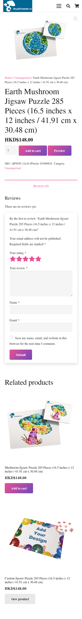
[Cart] (77, 6)
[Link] (17, 6)
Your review (19, 268)
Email (15, 320)
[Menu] (59, 6)
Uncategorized (22, 78)
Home (8, 78)
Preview (59, 150)
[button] (68, 6)
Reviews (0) (41, 186)
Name (15, 302)
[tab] (41, 186)
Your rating (18, 253)
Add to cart (33, 150)
